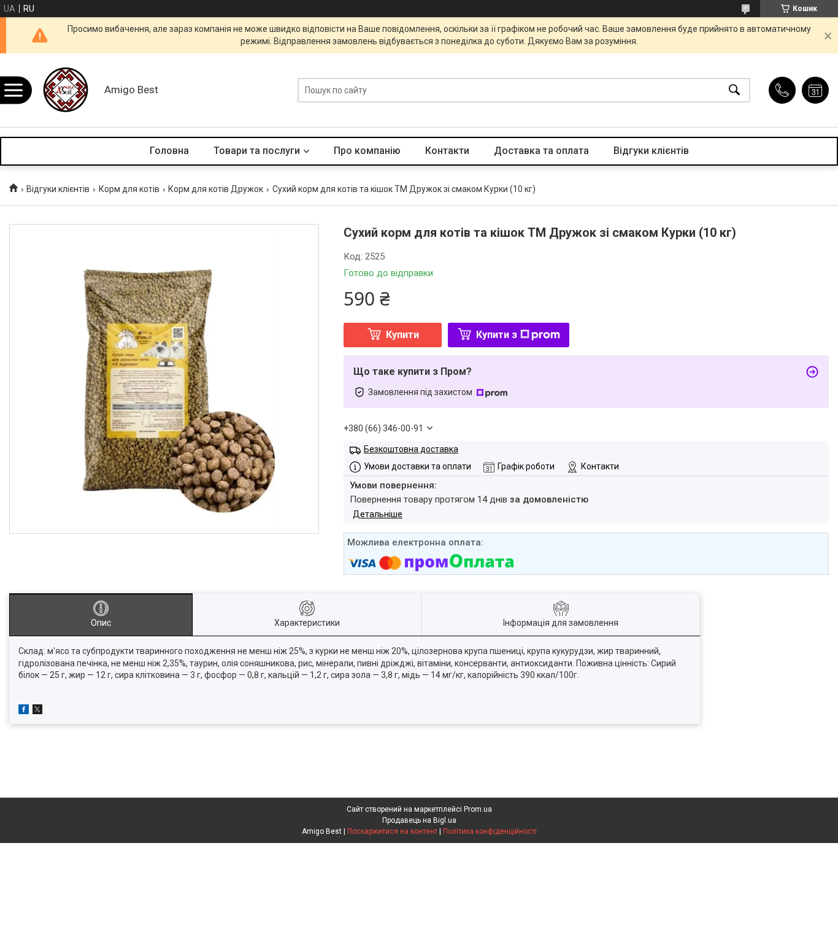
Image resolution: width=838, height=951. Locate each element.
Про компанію (367, 150)
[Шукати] (734, 90)
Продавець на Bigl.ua (419, 820)
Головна (169, 150)
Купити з (496, 335)
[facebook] (23, 711)
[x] (37, 711)
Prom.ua (478, 809)
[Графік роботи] (815, 90)
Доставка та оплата (541, 150)
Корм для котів (129, 189)
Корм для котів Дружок (215, 189)
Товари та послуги (256, 150)
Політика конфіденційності (490, 831)
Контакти (447, 150)
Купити (402, 335)
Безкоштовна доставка (411, 449)
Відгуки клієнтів (651, 150)
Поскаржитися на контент (392, 831)
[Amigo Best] (64, 90)
